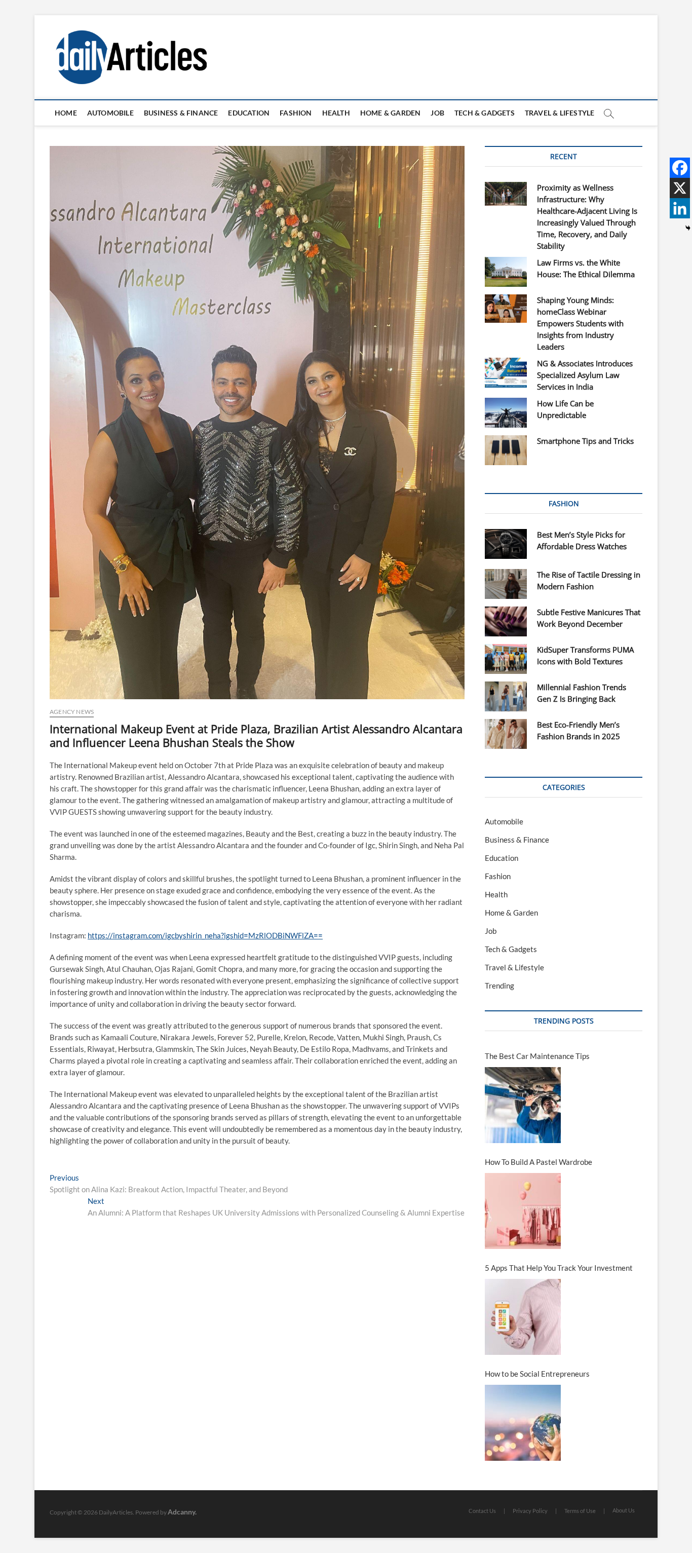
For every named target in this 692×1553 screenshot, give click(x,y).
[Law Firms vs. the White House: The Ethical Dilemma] (506, 272)
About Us (623, 1510)
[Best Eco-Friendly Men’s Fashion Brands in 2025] (506, 734)
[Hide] (688, 228)
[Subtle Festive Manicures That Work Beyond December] (506, 621)
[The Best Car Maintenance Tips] (523, 1105)
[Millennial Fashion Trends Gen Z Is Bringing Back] (506, 696)
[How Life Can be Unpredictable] (506, 413)
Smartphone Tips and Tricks (585, 441)
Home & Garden (390, 112)
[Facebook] (680, 168)
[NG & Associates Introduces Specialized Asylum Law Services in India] (506, 373)
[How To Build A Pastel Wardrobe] (523, 1211)
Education (249, 112)
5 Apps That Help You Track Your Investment (559, 1267)
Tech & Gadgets (484, 112)
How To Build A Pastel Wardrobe (538, 1161)
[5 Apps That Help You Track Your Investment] (523, 1317)
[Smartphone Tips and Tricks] (506, 450)
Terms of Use (580, 1510)
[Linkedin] (680, 208)
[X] (680, 188)
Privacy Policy (530, 1510)
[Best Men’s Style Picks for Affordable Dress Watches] (506, 544)
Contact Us (482, 1510)
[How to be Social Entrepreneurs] (523, 1423)
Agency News (72, 711)
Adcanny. (182, 1511)
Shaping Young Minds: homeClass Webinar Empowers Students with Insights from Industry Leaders (580, 323)
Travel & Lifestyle (560, 112)
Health (336, 112)
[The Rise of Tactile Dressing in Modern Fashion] (506, 584)
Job (437, 112)
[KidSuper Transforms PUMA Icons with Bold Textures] (506, 659)
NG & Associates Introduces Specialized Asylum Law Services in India (585, 375)
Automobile (110, 112)
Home (66, 112)
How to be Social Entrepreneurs (537, 1373)
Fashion (296, 112)
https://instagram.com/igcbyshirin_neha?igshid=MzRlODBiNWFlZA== (205, 935)
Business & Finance (181, 112)
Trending (499, 985)
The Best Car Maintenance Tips (537, 1055)
